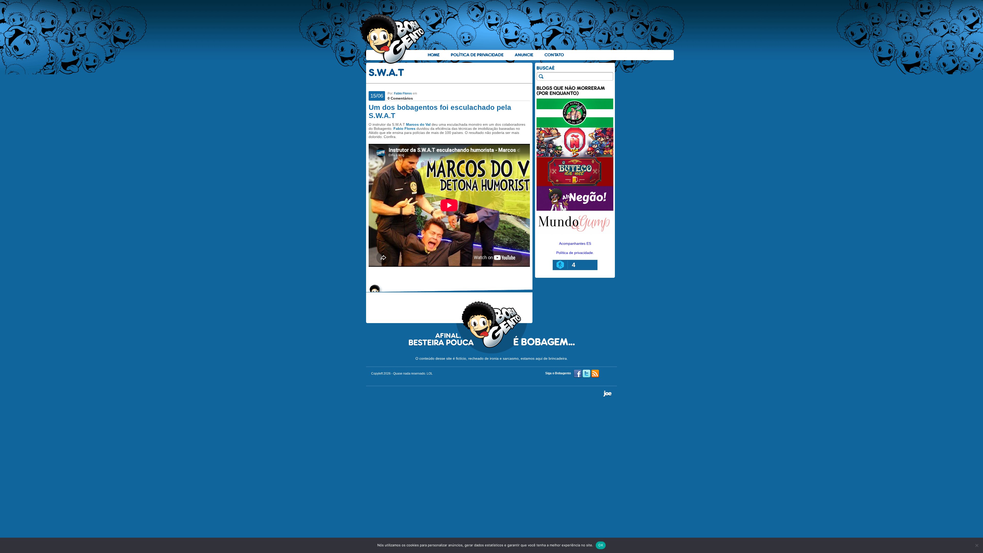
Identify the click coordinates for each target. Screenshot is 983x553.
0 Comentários (400, 98)
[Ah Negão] (575, 209)
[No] (976, 545)
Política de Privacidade (477, 55)
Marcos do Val (418, 124)
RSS (595, 373)
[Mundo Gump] (575, 235)
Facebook (577, 373)
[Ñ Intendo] (575, 156)
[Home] (393, 39)
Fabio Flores (403, 93)
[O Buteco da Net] (575, 185)
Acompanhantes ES (575, 243)
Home (434, 55)
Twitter (586, 373)
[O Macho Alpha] (575, 126)
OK (600, 545)
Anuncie (524, 55)
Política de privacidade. (575, 253)
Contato (554, 55)
